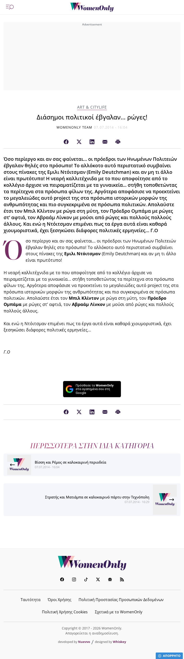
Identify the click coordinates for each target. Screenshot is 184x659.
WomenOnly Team (74, 127)
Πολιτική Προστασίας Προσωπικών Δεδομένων (121, 599)
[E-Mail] (105, 142)
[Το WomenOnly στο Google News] (109, 580)
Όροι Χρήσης (59, 599)
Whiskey (119, 642)
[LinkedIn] (92, 142)
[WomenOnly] (92, 7)
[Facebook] (66, 142)
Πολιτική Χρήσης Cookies (65, 612)
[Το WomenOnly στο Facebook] (62, 580)
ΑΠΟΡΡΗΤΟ (171, 655)
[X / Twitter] (79, 142)
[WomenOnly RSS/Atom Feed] (121, 580)
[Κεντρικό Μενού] (10, 7)
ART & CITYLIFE (92, 107)
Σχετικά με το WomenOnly (118, 612)
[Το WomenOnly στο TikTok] (86, 580)
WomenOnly (92, 563)
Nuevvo (84, 642)
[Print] (118, 142)
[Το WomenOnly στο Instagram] (74, 580)
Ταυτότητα (30, 599)
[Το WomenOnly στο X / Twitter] (98, 580)
